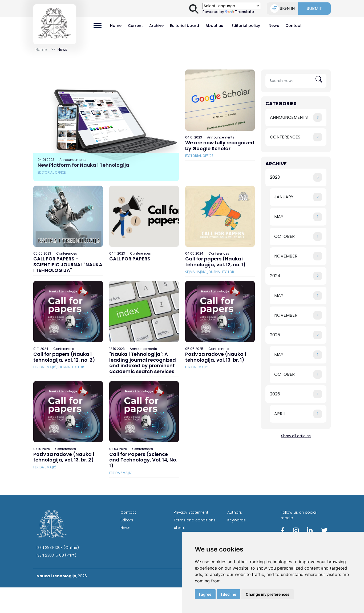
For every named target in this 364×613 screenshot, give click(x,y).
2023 (294, 177)
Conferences (294, 137)
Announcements (294, 117)
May (296, 217)
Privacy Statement (191, 512)
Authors (234, 512)
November (296, 256)
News (274, 25)
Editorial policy (246, 25)
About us (214, 25)
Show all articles (296, 436)
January (296, 197)
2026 (294, 394)
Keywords (236, 520)
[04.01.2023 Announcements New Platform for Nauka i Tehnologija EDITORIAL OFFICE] (106, 125)
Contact (293, 25)
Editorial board (184, 25)
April (296, 414)
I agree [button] (205, 594)
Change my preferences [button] (267, 594)
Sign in (287, 8)
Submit (314, 8)
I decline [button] (228, 594)
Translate (244, 11)
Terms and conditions (195, 520)
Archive (156, 25)
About (179, 527)
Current (135, 25)
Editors (126, 520)
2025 (294, 335)
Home (116, 25)
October (296, 236)
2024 (294, 276)
